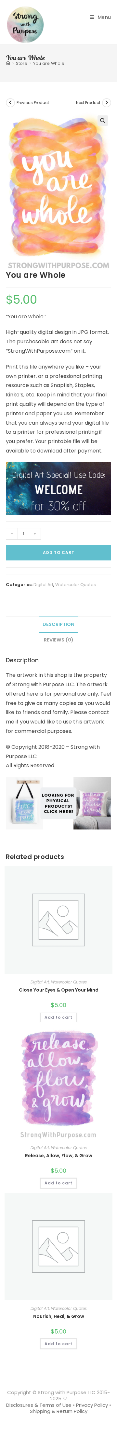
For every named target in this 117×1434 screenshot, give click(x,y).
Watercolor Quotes (75, 585)
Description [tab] (58, 624)
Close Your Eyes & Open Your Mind (58, 990)
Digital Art (43, 585)
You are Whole (48, 63)
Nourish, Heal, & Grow (58, 1316)
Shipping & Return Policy (58, 1411)
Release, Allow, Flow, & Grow (58, 1155)
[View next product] (106, 102)
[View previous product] (10, 102)
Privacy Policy (92, 1405)
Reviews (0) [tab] (58, 640)
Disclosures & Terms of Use (39, 1405)
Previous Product (33, 102)
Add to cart (58, 552)
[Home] (8, 63)
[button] (103, 120)
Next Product (88, 102)
